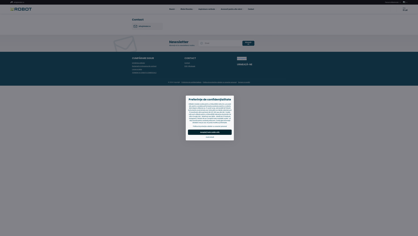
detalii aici (205, 116)
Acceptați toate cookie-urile (210, 132)
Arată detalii (210, 137)
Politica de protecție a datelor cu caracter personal (210, 126)
